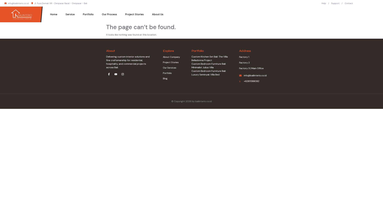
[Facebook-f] (109, 74)
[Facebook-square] (360, 3)
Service (70, 14)
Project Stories (134, 14)
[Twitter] (366, 3)
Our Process (109, 14)
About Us (157, 14)
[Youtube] (372, 3)
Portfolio (88, 14)
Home (53, 14)
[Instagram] (377, 3)
